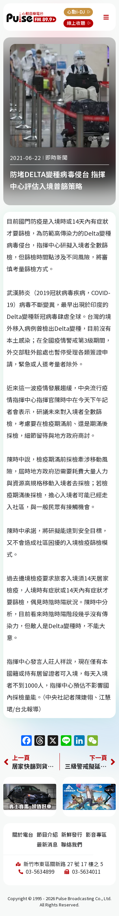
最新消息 (47, 844)
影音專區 (96, 834)
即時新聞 (56, 157)
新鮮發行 (71, 834)
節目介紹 (47, 834)
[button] (107, 796)
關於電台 (22, 834)
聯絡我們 (71, 844)
